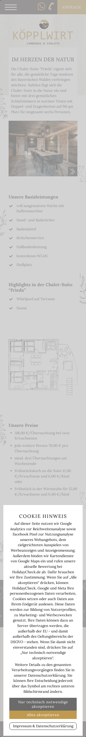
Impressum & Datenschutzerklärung (43, 726)
